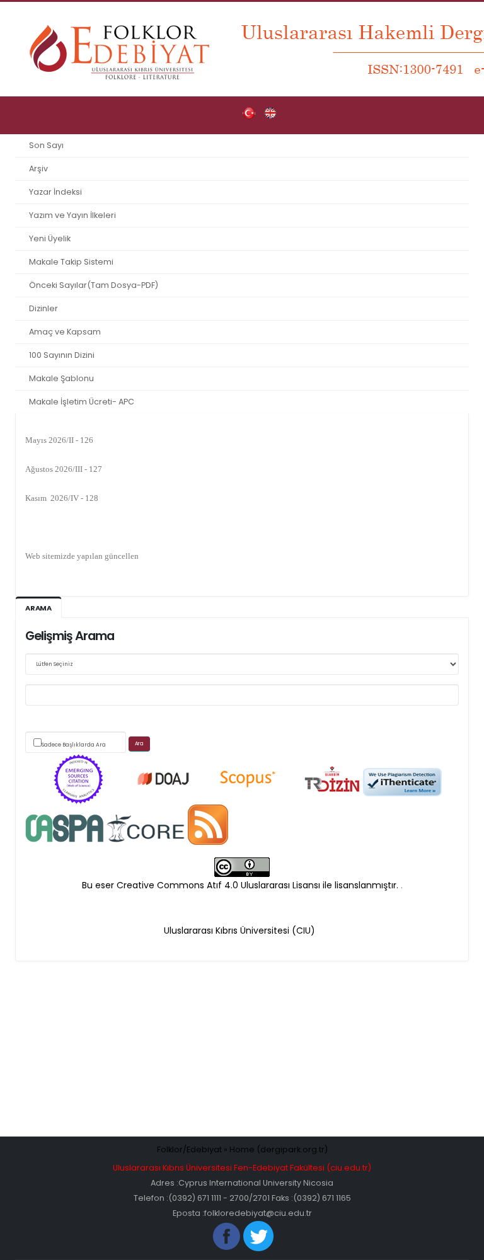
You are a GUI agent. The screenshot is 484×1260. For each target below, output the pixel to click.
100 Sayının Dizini (62, 355)
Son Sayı (46, 145)
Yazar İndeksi (55, 191)
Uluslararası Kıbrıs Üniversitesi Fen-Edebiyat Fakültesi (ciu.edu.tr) (242, 1167)
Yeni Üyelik (50, 238)
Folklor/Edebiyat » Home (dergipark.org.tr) (242, 1149)
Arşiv (38, 168)
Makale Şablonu (61, 378)
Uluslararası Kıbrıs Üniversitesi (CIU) (239, 930)
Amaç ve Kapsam (65, 331)
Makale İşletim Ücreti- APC (81, 401)
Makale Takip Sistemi (71, 261)
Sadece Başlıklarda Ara (74, 744)
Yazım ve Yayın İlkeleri (72, 215)
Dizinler (43, 308)
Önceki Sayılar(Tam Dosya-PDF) (93, 285)
